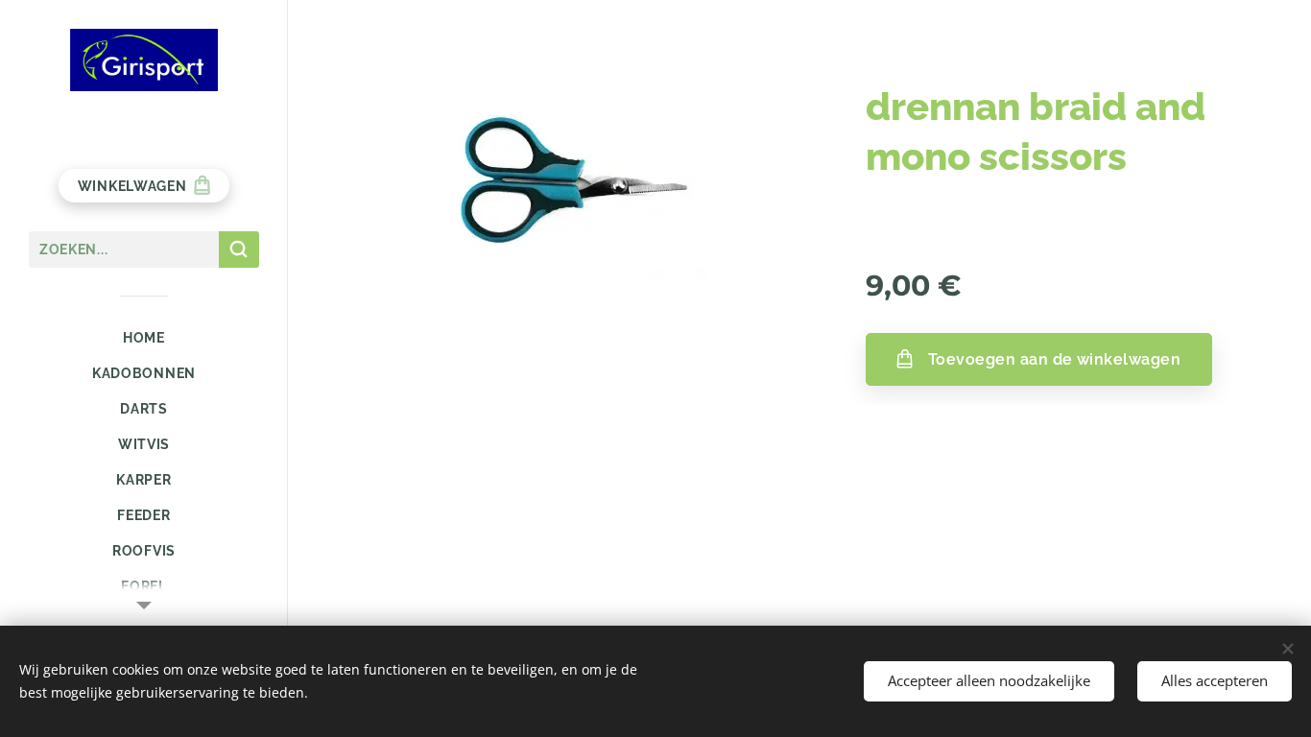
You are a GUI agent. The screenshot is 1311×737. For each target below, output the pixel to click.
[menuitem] (144, 338)
